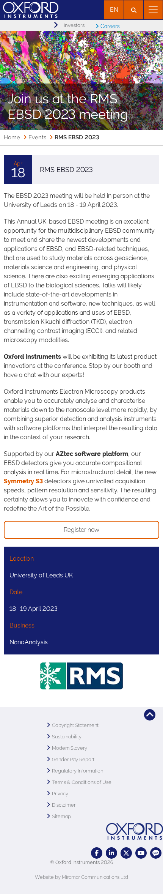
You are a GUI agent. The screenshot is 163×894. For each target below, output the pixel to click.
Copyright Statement (75, 725)
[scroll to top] (149, 715)
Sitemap (61, 816)
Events (37, 137)
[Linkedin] (111, 853)
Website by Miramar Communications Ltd (81, 877)
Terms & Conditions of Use (81, 782)
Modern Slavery (69, 748)
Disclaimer (63, 805)
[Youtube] (141, 853)
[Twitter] (126, 853)
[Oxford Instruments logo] (29, 9)
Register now (81, 529)
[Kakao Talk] (155, 853)
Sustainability (67, 736)
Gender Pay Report (73, 759)
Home (12, 137)
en (114, 9)
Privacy (60, 793)
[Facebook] (96, 853)
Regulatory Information (77, 771)
